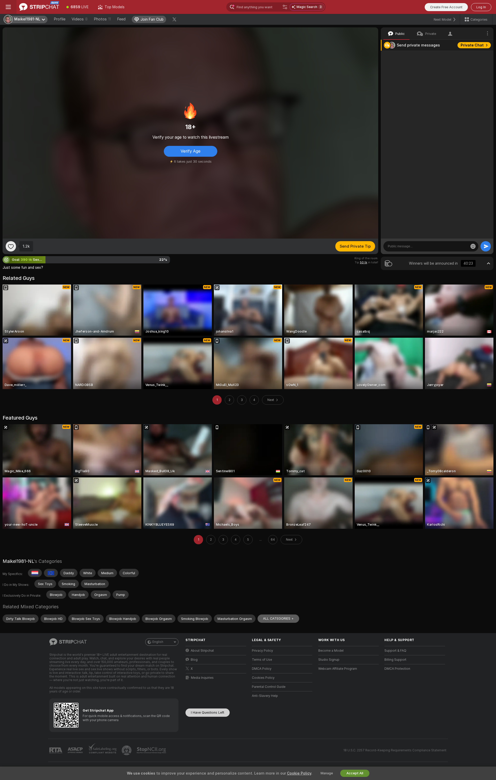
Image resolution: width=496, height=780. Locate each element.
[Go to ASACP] (75, 750)
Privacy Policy (262, 650)
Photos (102, 19)
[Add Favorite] (11, 246)
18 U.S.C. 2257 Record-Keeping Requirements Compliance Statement (394, 750)
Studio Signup (328, 659)
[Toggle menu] (8, 7)
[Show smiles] (473, 246)
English (157, 642)
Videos (80, 19)
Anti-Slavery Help (265, 696)
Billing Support (395, 659)
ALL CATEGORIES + (278, 618)
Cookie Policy (299, 773)
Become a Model (331, 650)
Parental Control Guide (268, 687)
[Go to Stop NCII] (152, 750)
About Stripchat (202, 650)
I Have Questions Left (207, 712)
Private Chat (472, 45)
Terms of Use (262, 659)
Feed (121, 19)
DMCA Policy (262, 669)
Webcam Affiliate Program (337, 669)
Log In (481, 7)
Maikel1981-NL (18, 561)
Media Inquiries (202, 678)
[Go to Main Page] (39, 7)
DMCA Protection (397, 669)
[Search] (285, 7)
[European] (51, 573)
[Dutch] (35, 573)
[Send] (486, 246)
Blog (194, 659)
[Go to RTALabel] (56, 750)
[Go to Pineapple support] (127, 750)
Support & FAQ (395, 650)
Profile (59, 19)
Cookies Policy (263, 678)
